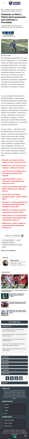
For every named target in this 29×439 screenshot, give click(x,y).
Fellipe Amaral (9, 35)
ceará (4, 247)
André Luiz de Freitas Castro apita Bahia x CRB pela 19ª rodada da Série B (14, 189)
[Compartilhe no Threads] (12, 32)
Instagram (6, 407)
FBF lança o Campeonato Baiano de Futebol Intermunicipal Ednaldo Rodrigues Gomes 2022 (15, 204)
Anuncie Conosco (8, 426)
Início (2, 9)
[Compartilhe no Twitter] (9, 32)
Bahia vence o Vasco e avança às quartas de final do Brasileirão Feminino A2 (14, 225)
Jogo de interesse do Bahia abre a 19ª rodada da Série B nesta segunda (14, 173)
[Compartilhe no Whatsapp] (3, 32)
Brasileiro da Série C (8, 242)
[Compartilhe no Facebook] (6, 32)
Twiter (5, 413)
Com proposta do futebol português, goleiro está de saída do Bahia (14, 197)
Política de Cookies (8, 423)
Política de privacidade (9, 420)
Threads (6, 410)
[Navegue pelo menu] (4, 2)
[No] (27, 433)
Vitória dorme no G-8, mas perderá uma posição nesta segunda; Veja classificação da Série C (14, 218)
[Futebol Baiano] (14, 3)
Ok (15, 436)
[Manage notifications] (25, 436)
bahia (18, 240)
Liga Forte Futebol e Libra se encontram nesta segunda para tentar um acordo (13, 181)
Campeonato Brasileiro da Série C (12, 244)
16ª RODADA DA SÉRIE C (8, 240)
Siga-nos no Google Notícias (13, 235)
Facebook (6, 404)
